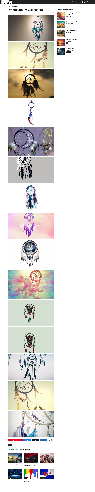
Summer (68, 32)
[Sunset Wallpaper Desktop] (61, 24)
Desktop (26, 478)
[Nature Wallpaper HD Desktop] (61, 16)
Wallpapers (24, 445)
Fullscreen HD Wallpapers (14, 464)
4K (67, 43)
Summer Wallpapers (71, 30)
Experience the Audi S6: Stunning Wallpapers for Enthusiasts (29, 465)
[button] (81, 2)
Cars (25, 462)
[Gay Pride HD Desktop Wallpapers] (31, 474)
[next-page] (11, 484)
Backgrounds (11, 462)
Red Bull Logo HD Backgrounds (47, 480)
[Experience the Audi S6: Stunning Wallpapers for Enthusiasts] (31, 458)
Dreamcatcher (16, 445)
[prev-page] (9, 484)
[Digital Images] (15, 474)
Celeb (41, 462)
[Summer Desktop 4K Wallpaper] (61, 42)
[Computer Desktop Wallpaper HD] (61, 51)
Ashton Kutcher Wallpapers (46, 464)
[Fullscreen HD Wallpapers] (15, 458)
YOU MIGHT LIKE (13, 449)
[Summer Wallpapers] (61, 33)
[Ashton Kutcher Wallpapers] (47, 458)
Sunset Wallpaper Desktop (73, 22)
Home (9, 6)
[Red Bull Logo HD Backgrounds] (47, 474)
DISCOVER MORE (25, 449)
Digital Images (11, 480)
